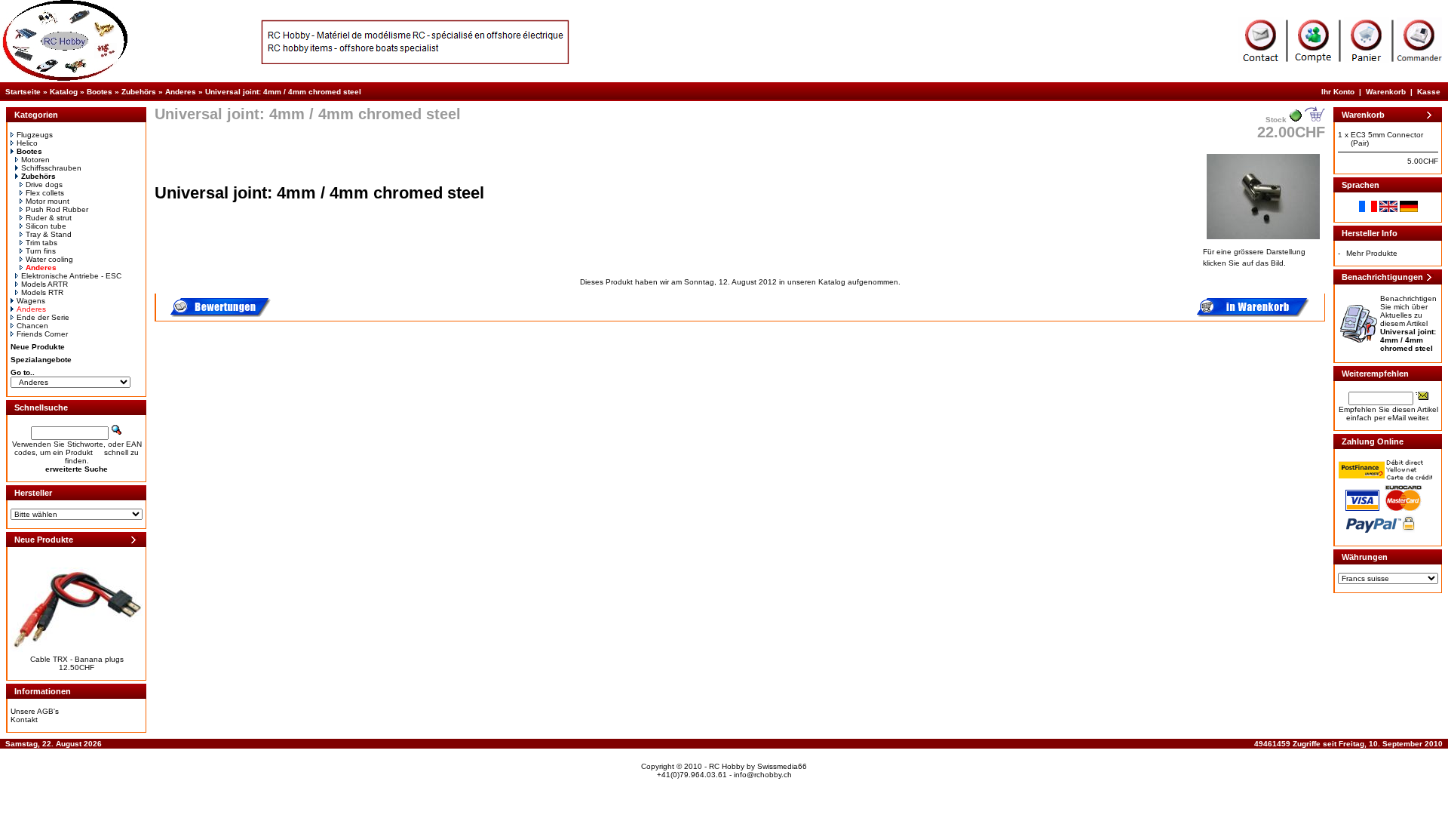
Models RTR (42, 292)
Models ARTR (44, 284)
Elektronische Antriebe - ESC (71, 276)
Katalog (64, 92)
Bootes (99, 92)
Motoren (35, 159)
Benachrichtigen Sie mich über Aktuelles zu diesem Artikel (1408, 323)
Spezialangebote (41, 359)
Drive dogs (44, 184)
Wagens (31, 301)
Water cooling (49, 259)
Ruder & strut (49, 218)
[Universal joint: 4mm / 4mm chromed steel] (1263, 240)
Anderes (180, 92)
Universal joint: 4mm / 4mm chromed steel (283, 92)
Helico (27, 143)
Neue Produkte (38, 347)
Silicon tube (46, 226)
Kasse (1428, 92)
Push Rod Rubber (57, 209)
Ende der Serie (43, 317)
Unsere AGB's (35, 711)
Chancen (32, 325)
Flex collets (45, 193)
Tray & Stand (49, 234)
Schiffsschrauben (51, 168)
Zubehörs (138, 92)
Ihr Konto (1337, 92)
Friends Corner (42, 334)
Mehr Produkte (1371, 253)
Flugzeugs (35, 135)
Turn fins (41, 251)
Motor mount (47, 201)
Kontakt (24, 719)
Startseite (23, 92)
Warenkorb (1386, 92)
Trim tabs (41, 242)
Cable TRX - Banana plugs (77, 659)
